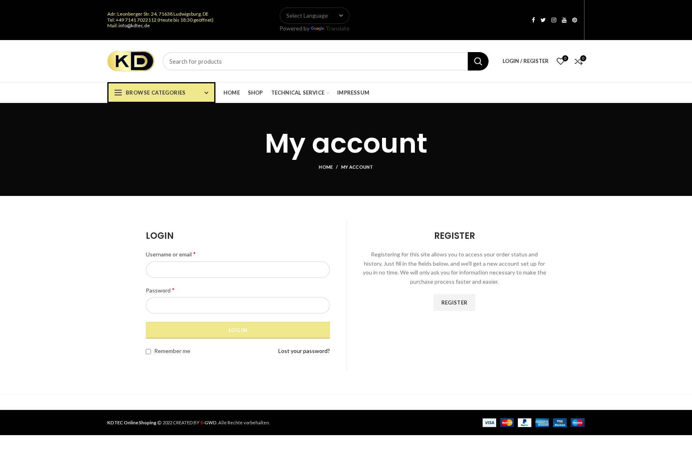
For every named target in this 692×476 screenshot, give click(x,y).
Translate (338, 28)
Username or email (171, 254)
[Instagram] (554, 20)
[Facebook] (533, 20)
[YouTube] (564, 20)
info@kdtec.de (134, 25)
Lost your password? (304, 350)
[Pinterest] (574, 20)
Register (454, 302)
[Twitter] (543, 20)
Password (160, 290)
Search (478, 61)
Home (326, 166)
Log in (238, 330)
